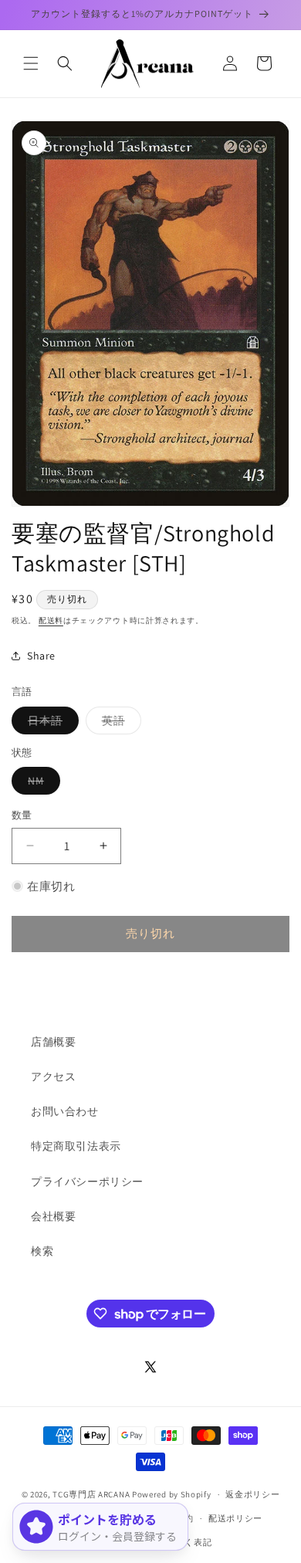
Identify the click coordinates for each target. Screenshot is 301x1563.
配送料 (51, 620)
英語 (119, 723)
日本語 (50, 723)
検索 (42, 1251)
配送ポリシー (235, 1518)
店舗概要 (53, 1042)
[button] (31, 63)
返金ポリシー (252, 1494)
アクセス (53, 1076)
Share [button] (41, 656)
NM (41, 784)
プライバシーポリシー (87, 1181)
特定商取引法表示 (76, 1146)
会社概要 (53, 1216)
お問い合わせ (65, 1111)
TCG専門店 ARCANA (91, 1494)
